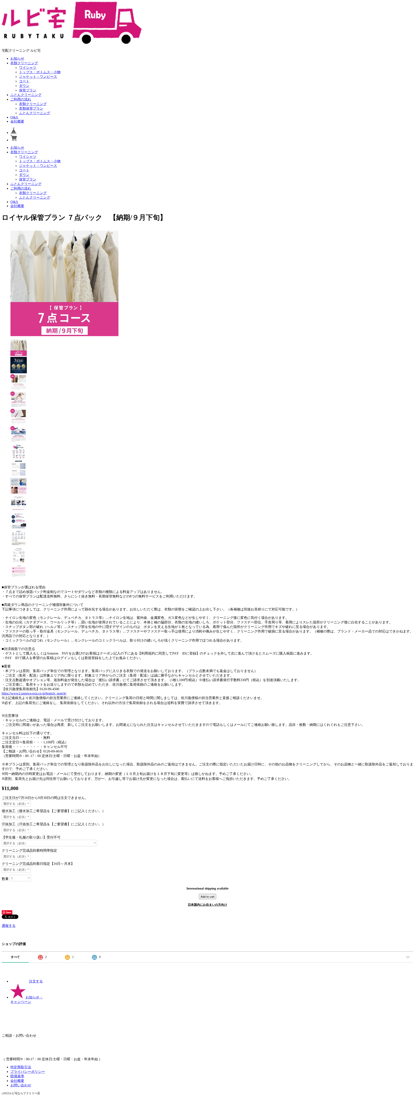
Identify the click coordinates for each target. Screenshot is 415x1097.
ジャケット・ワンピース (38, 76)
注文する (36, 981)
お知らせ (17, 58)
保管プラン (27, 90)
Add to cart (207, 896)
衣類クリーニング (24, 63)
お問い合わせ (20, 1085)
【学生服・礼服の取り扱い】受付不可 (31, 837)
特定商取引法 (20, 1067)
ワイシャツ (27, 67)
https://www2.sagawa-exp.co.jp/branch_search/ (34, 693)
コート (24, 81)
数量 (5, 878)
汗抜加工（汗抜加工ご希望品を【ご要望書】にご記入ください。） (53, 824)
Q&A (14, 117)
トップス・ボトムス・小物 (40, 72)
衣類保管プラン (31, 108)
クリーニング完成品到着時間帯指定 (29, 850)
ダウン (24, 86)
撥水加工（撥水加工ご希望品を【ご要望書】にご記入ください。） (53, 811)
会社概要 (17, 121)
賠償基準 (17, 1076)
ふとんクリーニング (26, 95)
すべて (15, 957)
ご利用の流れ (20, 99)
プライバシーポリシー (27, 1071)
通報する (9, 926)
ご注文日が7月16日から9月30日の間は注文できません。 (45, 798)
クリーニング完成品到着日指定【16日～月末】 (38, 863)
